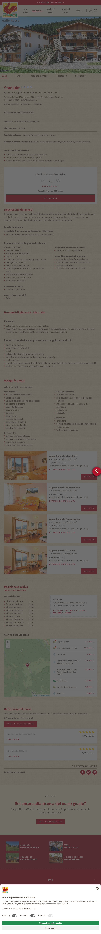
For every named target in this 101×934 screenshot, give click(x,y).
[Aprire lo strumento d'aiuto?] (96, 471)
